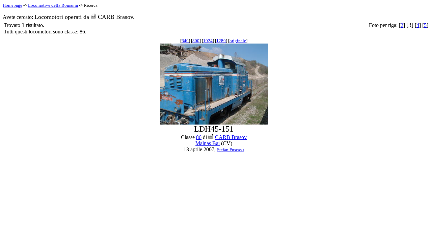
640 (185, 40)
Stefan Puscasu (230, 149)
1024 (208, 40)
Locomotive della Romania (53, 5)
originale (238, 40)
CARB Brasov (231, 137)
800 (195, 40)
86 (198, 137)
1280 (221, 40)
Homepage (12, 5)
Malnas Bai (207, 143)
